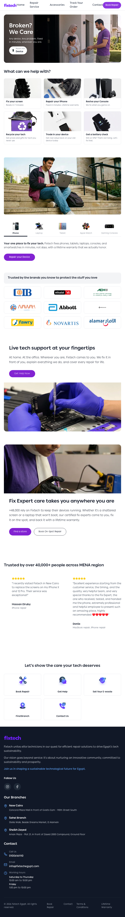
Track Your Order (76, 5)
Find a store (20, 532)
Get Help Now (22, 373)
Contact (97, 5)
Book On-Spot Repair (50, 532)
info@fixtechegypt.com (24, 866)
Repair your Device (19, 257)
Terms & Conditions (82, 906)
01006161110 (16, 856)
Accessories (57, 5)
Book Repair (111, 5)
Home (21, 5)
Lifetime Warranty (106, 906)
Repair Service (34, 5)
